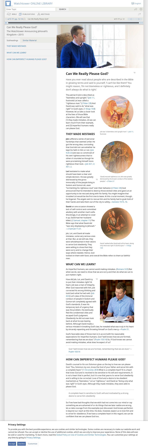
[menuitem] (141, 9)
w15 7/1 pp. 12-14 (15, 19)
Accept (12, 443)
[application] (74, 23)
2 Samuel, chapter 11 (81, 220)
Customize (32, 443)
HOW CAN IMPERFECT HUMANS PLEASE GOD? (27, 59)
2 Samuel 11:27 (74, 228)
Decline (21, 443)
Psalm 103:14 (100, 339)
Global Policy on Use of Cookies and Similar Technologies (81, 435)
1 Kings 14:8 (89, 109)
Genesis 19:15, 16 (119, 202)
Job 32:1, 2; (90, 164)
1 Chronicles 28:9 (90, 370)
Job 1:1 (131, 132)
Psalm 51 (125, 329)
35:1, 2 (68, 166)
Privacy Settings (33, 437)
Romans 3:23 (122, 269)
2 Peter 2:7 (110, 181)
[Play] (6, 23)
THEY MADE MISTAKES (16, 46)
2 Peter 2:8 (86, 103)
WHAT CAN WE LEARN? (16, 52)
